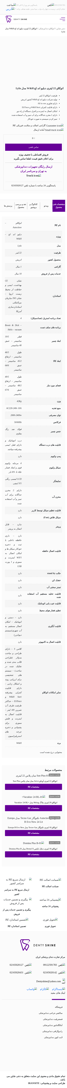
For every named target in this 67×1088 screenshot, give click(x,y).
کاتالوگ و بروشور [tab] (33, 206)
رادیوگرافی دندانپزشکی (52, 1031)
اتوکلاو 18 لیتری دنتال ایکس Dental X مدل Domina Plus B (33, 848)
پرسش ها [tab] (8, 206)
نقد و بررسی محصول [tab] (20, 206)
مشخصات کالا (33, 787)
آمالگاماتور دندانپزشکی (52, 1025)
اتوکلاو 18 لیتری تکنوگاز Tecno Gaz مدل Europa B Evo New (32, 827)
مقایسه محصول (55, 775)
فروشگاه (58, 1007)
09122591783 (50, 965)
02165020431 (17, 972)
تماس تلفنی (34, 147)
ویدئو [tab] (46, 206)
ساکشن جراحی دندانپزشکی (50, 1013)
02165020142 (50, 972)
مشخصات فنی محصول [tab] (59, 206)
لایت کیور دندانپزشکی (53, 1037)
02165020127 (17, 185)
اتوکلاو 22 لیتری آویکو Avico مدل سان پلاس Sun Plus (35, 781)
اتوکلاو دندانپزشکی (47, 28)
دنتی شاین (60, 28)
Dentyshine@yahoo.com (48, 981)
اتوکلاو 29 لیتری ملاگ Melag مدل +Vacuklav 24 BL (35, 802)
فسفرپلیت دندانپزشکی (52, 1019)
